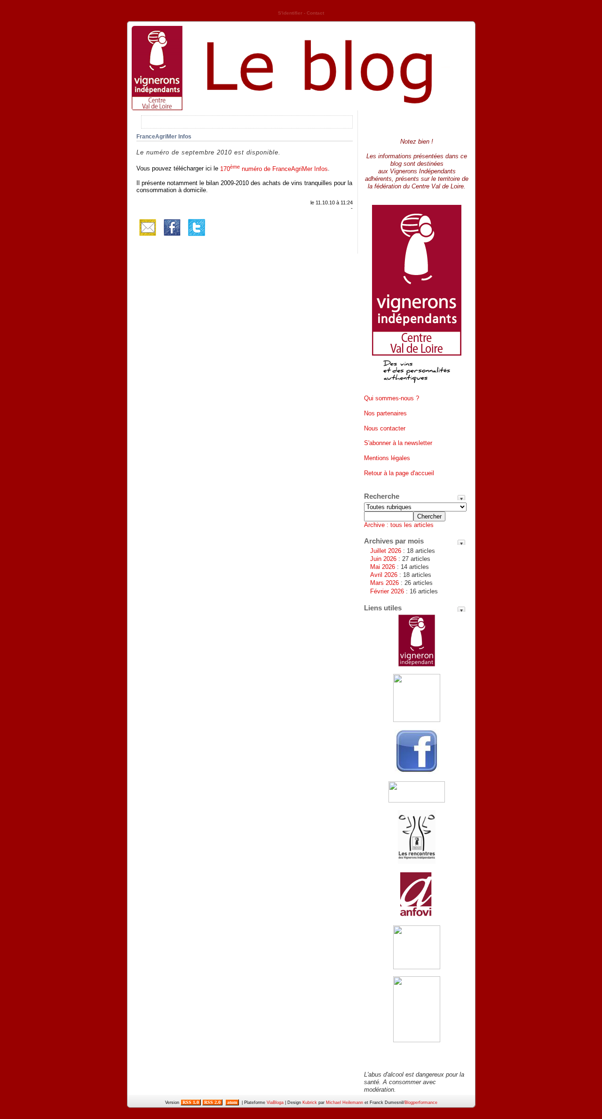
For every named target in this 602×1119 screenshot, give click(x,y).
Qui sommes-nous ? (391, 398)
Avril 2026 (383, 574)
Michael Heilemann (344, 1102)
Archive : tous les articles (399, 524)
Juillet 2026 (385, 550)
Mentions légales (387, 458)
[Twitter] (196, 236)
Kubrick (309, 1102)
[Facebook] (172, 236)
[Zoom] (416, 386)
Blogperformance (420, 1102)
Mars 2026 (384, 582)
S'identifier (290, 13)
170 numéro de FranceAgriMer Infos (274, 168)
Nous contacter (384, 428)
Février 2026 (387, 591)
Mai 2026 (382, 566)
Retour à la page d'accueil (399, 473)
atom (232, 1102)
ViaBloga (275, 1102)
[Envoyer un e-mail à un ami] (147, 236)
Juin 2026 (383, 558)
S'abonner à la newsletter (398, 442)
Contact (315, 13)
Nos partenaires (385, 413)
